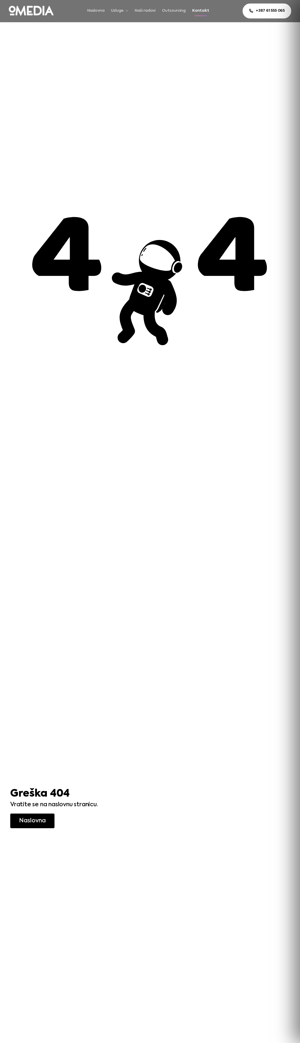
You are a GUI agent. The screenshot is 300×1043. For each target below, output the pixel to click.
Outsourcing (174, 11)
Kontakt (200, 11)
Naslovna (96, 11)
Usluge (117, 11)
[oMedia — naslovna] (31, 11)
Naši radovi (145, 11)
